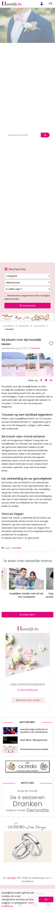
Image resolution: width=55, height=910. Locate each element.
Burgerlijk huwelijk (27, 791)
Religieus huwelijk (16, 810)
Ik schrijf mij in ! (27, 614)
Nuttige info (27, 722)
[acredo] (27, 319)
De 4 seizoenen (27, 797)
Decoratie (38, 810)
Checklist (35, 348)
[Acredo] (27, 863)
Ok (46, 899)
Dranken (27, 804)
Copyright (10, 877)
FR (50, 4)
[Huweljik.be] (28, 711)
